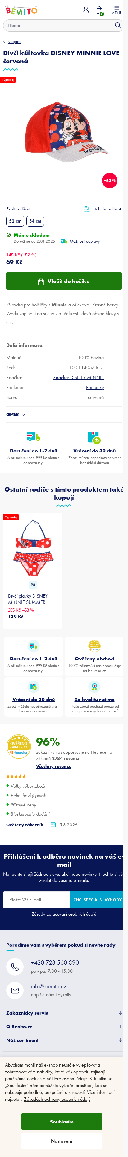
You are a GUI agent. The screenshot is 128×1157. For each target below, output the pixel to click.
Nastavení (61, 1141)
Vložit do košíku (69, 281)
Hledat (118, 25)
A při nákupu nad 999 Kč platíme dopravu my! (33, 456)
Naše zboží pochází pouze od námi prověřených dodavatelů (94, 705)
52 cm (15, 221)
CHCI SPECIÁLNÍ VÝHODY (97, 899)
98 (33, 584)
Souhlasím (62, 1121)
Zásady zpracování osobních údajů (64, 914)
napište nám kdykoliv (51, 990)
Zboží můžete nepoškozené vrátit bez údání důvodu (94, 456)
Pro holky (95, 387)
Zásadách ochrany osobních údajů (57, 1099)
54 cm (35, 221)
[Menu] (117, 9)
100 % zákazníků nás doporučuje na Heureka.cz (94, 664)
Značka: (78, 377)
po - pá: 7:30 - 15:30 (55, 966)
